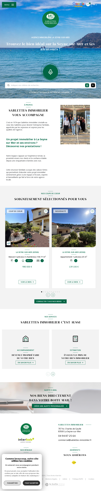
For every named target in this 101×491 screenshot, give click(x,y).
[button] (53, 295)
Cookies (91, 479)
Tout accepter (31, 483)
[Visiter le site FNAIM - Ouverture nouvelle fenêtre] (74, 462)
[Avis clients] (78, 4)
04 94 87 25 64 (67, 435)
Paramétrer (12, 483)
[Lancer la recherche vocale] (50, 71)
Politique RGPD (78, 479)
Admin (65, 479)
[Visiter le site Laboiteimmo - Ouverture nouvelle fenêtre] (54, 484)
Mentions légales (51, 479)
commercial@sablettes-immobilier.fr (75, 440)
